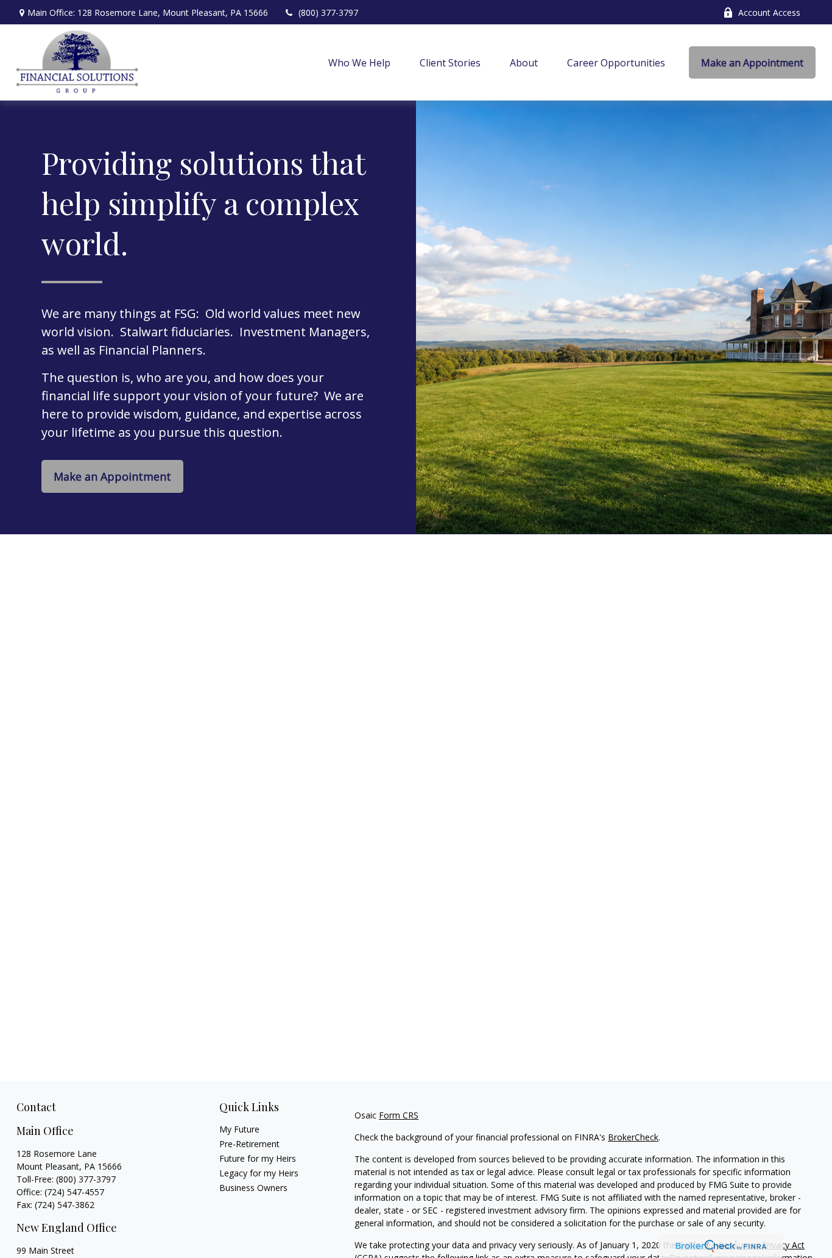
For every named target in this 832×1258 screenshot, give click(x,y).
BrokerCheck (633, 1137)
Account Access (769, 12)
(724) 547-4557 (74, 1192)
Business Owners (253, 1187)
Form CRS (398, 1115)
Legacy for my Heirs (258, 1173)
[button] (359, 63)
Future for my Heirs (257, 1158)
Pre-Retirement (249, 1144)
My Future (239, 1129)
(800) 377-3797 (328, 12)
